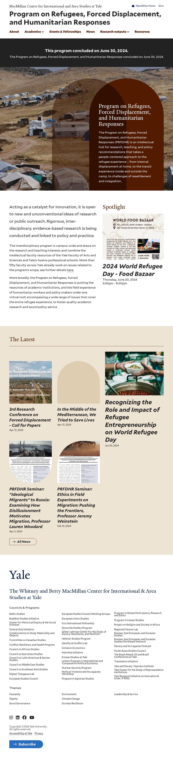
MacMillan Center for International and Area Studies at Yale (55, 6)
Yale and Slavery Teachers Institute (134, 666)
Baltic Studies (17, 614)
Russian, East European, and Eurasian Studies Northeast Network (134, 640)
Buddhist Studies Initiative (24, 619)
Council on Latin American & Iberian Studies (29, 659)
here (70, 270)
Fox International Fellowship (78, 623)
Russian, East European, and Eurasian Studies (134, 634)
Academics (32, 31)
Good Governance (19, 703)
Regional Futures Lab (126, 629)
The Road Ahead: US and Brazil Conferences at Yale (131, 656)
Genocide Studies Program (77, 628)
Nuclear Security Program (76, 668)
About (14, 31)
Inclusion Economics (73, 648)
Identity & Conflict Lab (74, 643)
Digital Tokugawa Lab (21, 674)
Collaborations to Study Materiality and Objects (32, 634)
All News (23, 541)
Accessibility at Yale (20, 733)
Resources (142, 31)
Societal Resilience (72, 703)
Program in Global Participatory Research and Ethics (138, 614)
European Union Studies (75, 619)
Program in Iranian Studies (129, 620)
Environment (69, 694)
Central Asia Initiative (21, 629)
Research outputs (113, 31)
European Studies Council (23, 679)
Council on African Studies (24, 649)
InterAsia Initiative (72, 653)
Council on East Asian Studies (26, 654)
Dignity (13, 699)
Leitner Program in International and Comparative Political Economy (82, 662)
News (90, 31)
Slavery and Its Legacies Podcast (132, 646)
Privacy (39, 733)
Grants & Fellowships (65, 31)
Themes (15, 687)
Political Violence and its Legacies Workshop (81, 673)
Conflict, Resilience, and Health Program (32, 645)
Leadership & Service (126, 694)
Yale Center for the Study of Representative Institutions (139, 671)
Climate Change (71, 699)
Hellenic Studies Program (76, 639)
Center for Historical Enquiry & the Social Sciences (32, 624)
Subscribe (27, 744)
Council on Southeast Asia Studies (28, 669)
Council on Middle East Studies (26, 665)
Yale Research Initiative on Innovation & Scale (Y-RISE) (136, 677)
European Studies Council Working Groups (86, 614)
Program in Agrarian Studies (78, 679)
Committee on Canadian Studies (27, 640)
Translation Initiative (126, 661)
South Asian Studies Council (130, 651)
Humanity (14, 694)
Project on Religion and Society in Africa (137, 625)
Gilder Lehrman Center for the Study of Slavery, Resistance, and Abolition (84, 633)
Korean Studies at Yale (74, 657)
